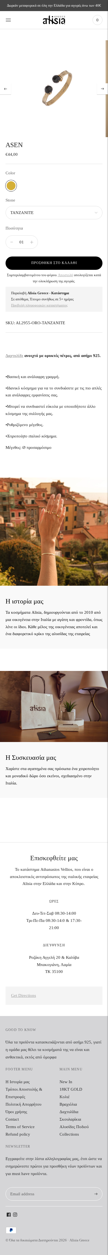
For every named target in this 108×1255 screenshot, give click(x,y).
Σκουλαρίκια (70, 1119)
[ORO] (11, 185)
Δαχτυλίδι (14, 355)
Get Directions (23, 995)
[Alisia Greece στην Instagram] (15, 1215)
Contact (12, 1119)
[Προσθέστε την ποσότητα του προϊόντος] (11, 242)
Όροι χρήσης (16, 1112)
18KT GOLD (71, 1089)
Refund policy (18, 1134)
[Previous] (5, 88)
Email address (21, 1187)
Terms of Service (20, 1127)
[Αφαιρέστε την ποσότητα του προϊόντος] (32, 242)
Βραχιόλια (68, 1104)
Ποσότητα (14, 228)
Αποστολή (65, 275)
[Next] (102, 88)
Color (10, 173)
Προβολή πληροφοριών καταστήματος (39, 305)
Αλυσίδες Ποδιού (74, 1127)
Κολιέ (65, 1097)
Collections (69, 1134)
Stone (10, 200)
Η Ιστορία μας (18, 1082)
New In (66, 1082)
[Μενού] (8, 20)
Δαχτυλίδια (69, 1112)
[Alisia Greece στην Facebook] (9, 1215)
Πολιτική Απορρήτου (23, 1104)
